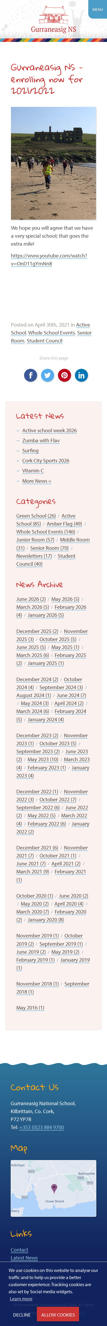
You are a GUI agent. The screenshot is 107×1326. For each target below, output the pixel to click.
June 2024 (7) (71, 695)
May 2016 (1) (30, 1007)
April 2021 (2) (66, 863)
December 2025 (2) (37, 631)
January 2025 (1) (46, 663)
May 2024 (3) (35, 703)
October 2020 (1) (34, 895)
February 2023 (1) (47, 767)
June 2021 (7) (31, 863)
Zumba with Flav (41, 440)
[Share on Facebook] (28, 372)
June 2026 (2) (31, 599)
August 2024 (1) (33, 695)
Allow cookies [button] (58, 1315)
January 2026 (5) (46, 614)
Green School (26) (36, 515)
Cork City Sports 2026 (45, 460)
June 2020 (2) (73, 895)
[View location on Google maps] (53, 1188)
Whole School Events (51, 332)
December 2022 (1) (37, 791)
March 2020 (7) (32, 911)
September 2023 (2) (38, 751)
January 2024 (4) (46, 719)
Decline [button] (22, 1315)
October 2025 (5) (58, 639)
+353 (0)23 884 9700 (41, 1127)
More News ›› (36, 480)
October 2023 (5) (58, 743)
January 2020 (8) (46, 919)
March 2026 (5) (32, 607)
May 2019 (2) (65, 951)
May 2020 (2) (35, 903)
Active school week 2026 (49, 430)
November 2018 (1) (37, 983)
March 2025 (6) (32, 655)
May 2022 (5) (42, 815)
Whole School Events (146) (45, 531)
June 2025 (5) (31, 647)
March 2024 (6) (32, 711)
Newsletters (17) (34, 555)
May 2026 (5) (65, 599)
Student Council (44, 340)
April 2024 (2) (69, 703)
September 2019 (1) (61, 943)
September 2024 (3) (61, 687)
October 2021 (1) (58, 855)
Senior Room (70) (49, 547)
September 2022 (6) (38, 807)
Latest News (24, 1257)
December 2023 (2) (37, 735)
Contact (19, 1249)
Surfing (30, 450)
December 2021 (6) (37, 847)
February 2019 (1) (35, 959)
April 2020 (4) (69, 903)
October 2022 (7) (58, 799)
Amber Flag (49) (64, 523)
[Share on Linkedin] (79, 372)
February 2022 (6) (47, 823)
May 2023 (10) (43, 759)
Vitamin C (33, 470)
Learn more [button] (21, 1298)
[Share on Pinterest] (62, 372)
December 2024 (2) (37, 679)
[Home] (53, 20)
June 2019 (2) (31, 951)
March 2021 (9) (32, 871)
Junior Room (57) (35, 539)
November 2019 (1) (37, 935)
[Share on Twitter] (45, 372)
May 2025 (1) (65, 647)
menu (97, 9)
